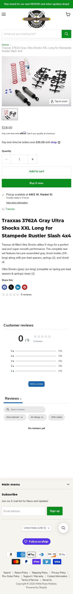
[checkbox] (56, 417)
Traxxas (10, 209)
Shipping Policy (40, 572)
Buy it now (36, 183)
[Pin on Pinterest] (24, 287)
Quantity (6, 151)
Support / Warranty (33, 576)
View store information (17, 203)
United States (35, 528)
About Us (47, 580)
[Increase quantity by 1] (32, 159)
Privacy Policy (59, 572)
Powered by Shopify (36, 587)
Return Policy (21, 572)
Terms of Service (29, 580)
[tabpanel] (36, 436)
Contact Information (57, 576)
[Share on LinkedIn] (18, 287)
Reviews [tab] (13, 398)
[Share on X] (11, 287)
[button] (36, 351)
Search (7, 572)
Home (5, 44)
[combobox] (32, 34)
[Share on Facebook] (4, 287)
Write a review (36, 383)
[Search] (66, 34)
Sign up (55, 511)
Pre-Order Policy (10, 576)
